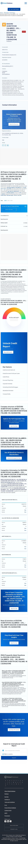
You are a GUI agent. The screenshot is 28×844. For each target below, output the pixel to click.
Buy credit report (8, 352)
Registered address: (6, 130)
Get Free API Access (14, 729)
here (9, 492)
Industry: (4, 68)
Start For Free (14, 608)
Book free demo (14, 825)
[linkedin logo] (8, 145)
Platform (7, 794)
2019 (8, 200)
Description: (4, 77)
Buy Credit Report (15, 9)
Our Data (6, 797)
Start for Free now (14, 124)
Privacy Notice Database (10, 807)
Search (14, 758)
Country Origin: (5, 137)
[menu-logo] (6, 3)
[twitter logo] (5, 145)
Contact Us (7, 799)
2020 (5, 200)
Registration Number (6, 57)
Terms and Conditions (10, 802)
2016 (11, 200)
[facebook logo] (3, 145)
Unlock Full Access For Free (14, 458)
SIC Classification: (6, 63)
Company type (5, 52)
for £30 (14, 319)
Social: (3, 142)
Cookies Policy (8, 810)
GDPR (6, 813)
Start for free (9, 209)
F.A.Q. (6, 805)
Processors (7, 815)
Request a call (14, 829)
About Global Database (10, 791)
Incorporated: (5, 47)
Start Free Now (14, 426)
